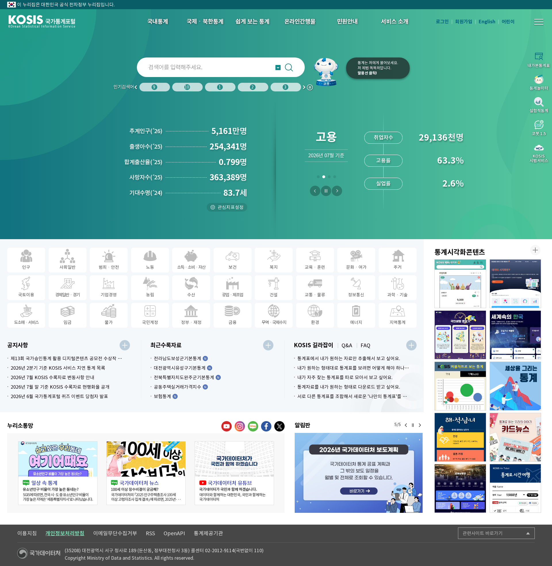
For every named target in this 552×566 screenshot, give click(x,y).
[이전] (315, 191)
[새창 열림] (57, 473)
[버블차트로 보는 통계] (460, 386)
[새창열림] (359, 473)
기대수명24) (145, 193)
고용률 (383, 160)
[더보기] (125, 345)
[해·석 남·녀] (460, 437)
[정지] (326, 191)
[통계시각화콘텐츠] (535, 250)
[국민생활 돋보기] (460, 335)
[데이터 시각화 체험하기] (515, 284)
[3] (329, 178)
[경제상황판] (460, 488)
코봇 (328, 71)
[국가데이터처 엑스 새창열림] (279, 426)
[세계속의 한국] (515, 335)
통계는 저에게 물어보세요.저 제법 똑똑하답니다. (378, 68)
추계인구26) (145, 131)
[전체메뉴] (538, 21)
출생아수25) (145, 146)
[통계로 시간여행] (515, 488)
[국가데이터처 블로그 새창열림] (253, 426)
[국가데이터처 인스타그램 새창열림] (240, 426)
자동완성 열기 (278, 67)
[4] (334, 178)
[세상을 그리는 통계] (515, 386)
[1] (318, 178)
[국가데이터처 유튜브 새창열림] (226, 426)
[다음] (337, 191)
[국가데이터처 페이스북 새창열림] (266, 426)
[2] (323, 178)
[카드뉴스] (515, 437)
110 (258, 550)
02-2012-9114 (219, 550)
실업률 (383, 183)
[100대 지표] (460, 284)
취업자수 (383, 137)
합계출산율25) (143, 162)
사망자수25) (145, 177)
